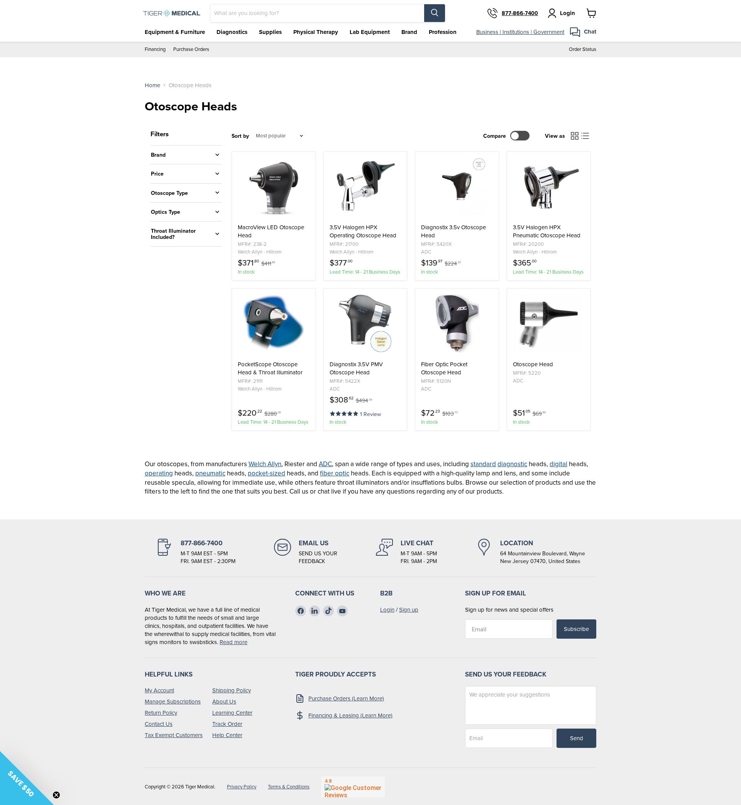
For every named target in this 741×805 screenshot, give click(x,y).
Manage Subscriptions (173, 701)
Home (152, 85)
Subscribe (576, 629)
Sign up (408, 609)
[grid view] (574, 135)
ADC (325, 463)
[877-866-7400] (195, 552)
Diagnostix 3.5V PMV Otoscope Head (356, 368)
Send (576, 738)
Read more (233, 642)
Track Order (227, 724)
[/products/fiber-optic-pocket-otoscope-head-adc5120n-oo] (457, 323)
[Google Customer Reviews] (353, 786)
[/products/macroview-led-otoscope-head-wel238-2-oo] (274, 186)
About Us (224, 701)
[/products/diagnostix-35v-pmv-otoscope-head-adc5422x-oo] (365, 323)
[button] (345, 413)
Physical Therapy (315, 32)
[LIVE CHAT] (406, 552)
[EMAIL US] (305, 552)
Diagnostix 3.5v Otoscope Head (453, 231)
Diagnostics (232, 32)
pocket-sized (266, 473)
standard (483, 463)
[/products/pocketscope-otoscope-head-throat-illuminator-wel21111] (274, 323)
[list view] (585, 135)
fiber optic (334, 473)
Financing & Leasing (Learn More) (350, 715)
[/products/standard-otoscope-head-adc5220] (549, 323)
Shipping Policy (231, 690)
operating (159, 473)
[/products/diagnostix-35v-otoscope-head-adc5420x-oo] (457, 186)
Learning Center (232, 713)
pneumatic (210, 473)
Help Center (227, 735)
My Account (159, 690)
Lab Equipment (370, 32)
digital (558, 463)
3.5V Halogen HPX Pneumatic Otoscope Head (546, 231)
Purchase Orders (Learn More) (346, 698)
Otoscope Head (533, 364)
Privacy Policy (241, 786)
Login (387, 609)
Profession (443, 32)
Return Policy (161, 713)
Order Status (582, 49)
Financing (155, 49)
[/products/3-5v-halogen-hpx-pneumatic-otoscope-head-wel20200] (549, 186)
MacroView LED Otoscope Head (271, 231)
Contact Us (159, 724)
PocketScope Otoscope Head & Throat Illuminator (270, 368)
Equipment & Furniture (175, 32)
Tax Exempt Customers (174, 735)
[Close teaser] (56, 795)
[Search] (434, 13)
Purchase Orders (191, 49)
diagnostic (512, 463)
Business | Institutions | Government (520, 32)
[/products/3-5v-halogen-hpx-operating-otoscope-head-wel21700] (365, 186)
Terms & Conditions (289, 786)
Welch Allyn (265, 463)
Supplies (270, 32)
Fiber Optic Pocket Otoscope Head (444, 368)
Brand (409, 32)
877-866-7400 (520, 13)
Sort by (240, 136)
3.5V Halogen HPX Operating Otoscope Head (363, 231)
